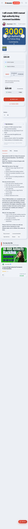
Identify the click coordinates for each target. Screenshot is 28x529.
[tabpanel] (14, 197)
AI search (17, 3)
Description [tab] (4, 151)
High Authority (6, 236)
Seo (19, 236)
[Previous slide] (5, 36)
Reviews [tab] (16, 151)
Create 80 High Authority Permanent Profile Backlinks (12, 267)
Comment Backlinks (16, 233)
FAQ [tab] (11, 151)
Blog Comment (6, 233)
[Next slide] (23, 36)
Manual (13, 236)
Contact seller (15, 104)
